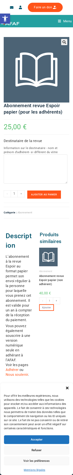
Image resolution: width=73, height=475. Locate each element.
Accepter (36, 439)
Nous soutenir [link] (17, 374)
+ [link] (21, 193)
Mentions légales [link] (34, 470)
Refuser (36, 450)
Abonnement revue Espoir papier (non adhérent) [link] (51, 280)
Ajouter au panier (44, 194)
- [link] (7, 193)
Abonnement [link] (25, 212)
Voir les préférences (36, 461)
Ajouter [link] (46, 307)
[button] (67, 388)
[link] (5, 19)
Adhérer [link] (12, 370)
